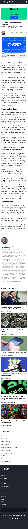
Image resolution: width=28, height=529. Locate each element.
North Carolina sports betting (12, 112)
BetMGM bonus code (6, 441)
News (8, 5)
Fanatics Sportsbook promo (8, 453)
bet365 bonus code (5, 444)
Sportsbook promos (6, 438)
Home (3, 5)
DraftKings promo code (6, 456)
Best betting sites (5, 433)
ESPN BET (15, 62)
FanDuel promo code (6, 450)
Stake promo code (5, 458)
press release (17, 84)
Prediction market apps (7, 436)
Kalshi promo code (5, 461)
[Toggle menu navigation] (26, 2)
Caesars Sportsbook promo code (9, 447)
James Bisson (10, 31)
